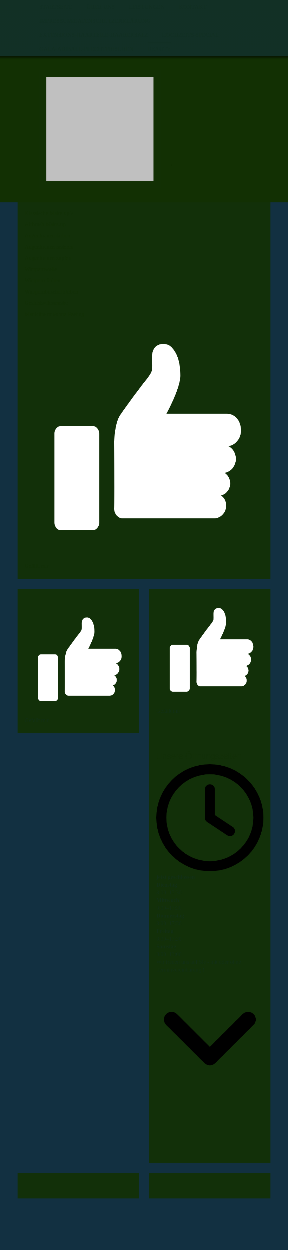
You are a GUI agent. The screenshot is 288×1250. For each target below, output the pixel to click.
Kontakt (193, 7)
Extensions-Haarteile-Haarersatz (93, 35)
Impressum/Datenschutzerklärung (95, 21)
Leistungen (147, 7)
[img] (99, 129)
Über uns (100, 7)
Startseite (55, 7)
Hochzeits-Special (190, 35)
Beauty (159, 49)
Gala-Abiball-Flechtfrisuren (86, 49)
